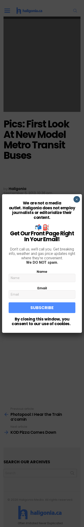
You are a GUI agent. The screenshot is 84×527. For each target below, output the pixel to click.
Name (42, 271)
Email (42, 288)
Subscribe (42, 307)
